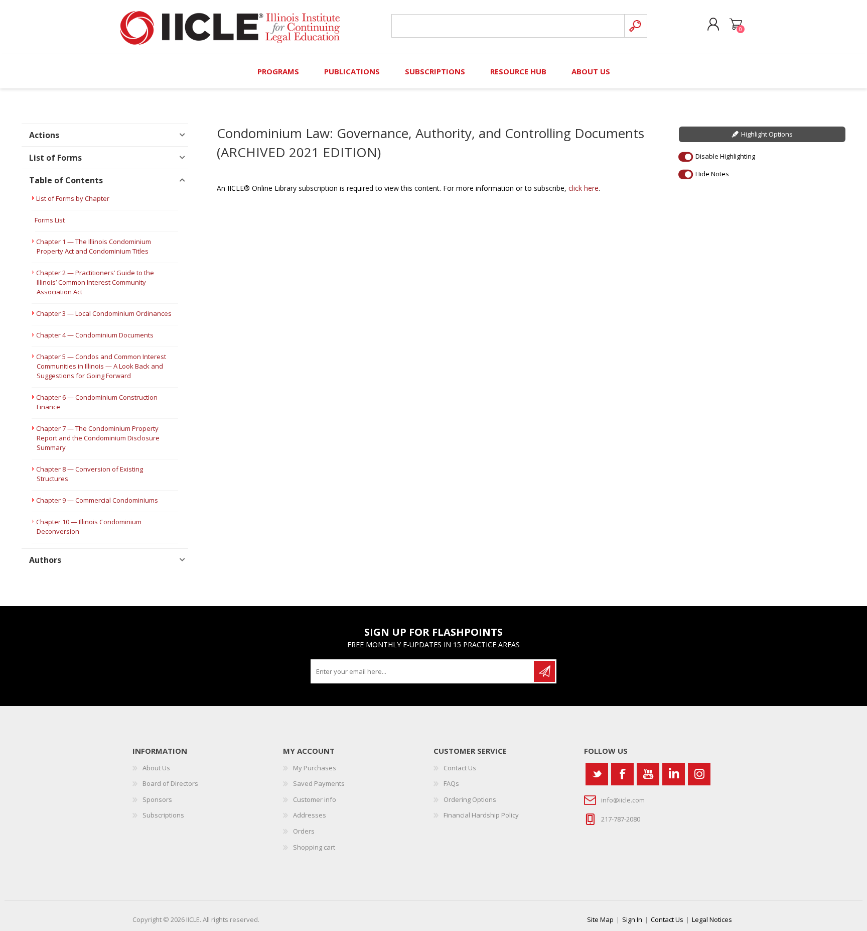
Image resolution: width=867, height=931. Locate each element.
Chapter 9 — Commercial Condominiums (97, 500)
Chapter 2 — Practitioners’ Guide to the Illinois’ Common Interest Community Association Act (95, 282)
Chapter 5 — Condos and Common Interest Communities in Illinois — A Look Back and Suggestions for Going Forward (101, 366)
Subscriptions (163, 815)
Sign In (632, 919)
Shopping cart (736, 25)
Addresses (309, 815)
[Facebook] (622, 774)
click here (583, 188)
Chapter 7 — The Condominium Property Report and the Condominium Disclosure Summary (98, 438)
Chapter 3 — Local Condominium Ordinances (104, 313)
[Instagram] (699, 774)
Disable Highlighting (725, 156)
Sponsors (157, 799)
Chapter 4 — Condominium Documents (95, 334)
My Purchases (314, 767)
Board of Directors (170, 783)
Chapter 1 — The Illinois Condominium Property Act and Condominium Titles (93, 246)
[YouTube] (648, 774)
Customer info (314, 799)
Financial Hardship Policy (481, 815)
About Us (156, 767)
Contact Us (460, 767)
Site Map (600, 919)
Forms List (50, 219)
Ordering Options (470, 799)
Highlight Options (767, 134)
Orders (304, 831)
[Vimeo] (673, 774)
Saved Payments (319, 783)
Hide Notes (712, 173)
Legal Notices (712, 919)
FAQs (451, 783)
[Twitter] (597, 774)
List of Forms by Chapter (72, 198)
